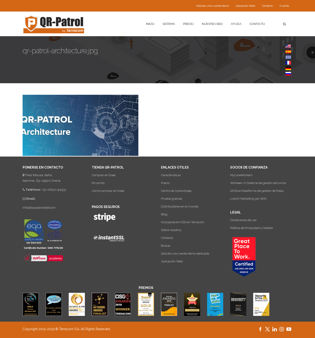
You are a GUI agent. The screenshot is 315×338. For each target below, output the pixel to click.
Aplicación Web (245, 5)
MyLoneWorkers (241, 175)
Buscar (166, 245)
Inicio (150, 24)
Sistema (169, 24)
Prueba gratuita (171, 198)
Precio (188, 24)
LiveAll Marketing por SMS (248, 198)
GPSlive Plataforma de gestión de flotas (257, 191)
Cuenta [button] (284, 5)
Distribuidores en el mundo (179, 206)
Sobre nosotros (171, 230)
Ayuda (236, 24)
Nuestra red (212, 24)
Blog (164, 214)
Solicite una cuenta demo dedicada (185, 253)
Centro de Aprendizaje (176, 191)
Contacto (267, 5)
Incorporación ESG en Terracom (182, 222)
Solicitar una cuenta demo (212, 5)
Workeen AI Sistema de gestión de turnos (258, 183)
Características (171, 175)
